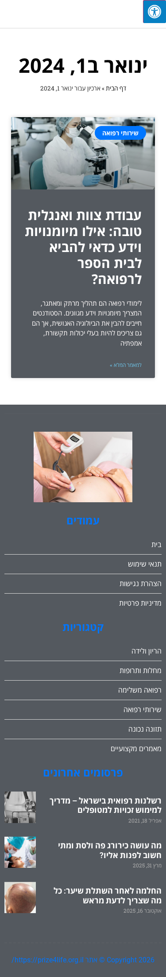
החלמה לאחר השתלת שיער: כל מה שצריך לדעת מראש (108, 895)
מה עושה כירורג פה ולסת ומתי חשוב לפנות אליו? (110, 850)
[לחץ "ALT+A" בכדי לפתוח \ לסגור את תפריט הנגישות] (154, 11)
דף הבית (116, 88)
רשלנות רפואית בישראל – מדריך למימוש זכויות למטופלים (106, 805)
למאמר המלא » (126, 365)
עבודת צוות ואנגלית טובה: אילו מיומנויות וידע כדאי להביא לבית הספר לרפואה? (83, 247)
